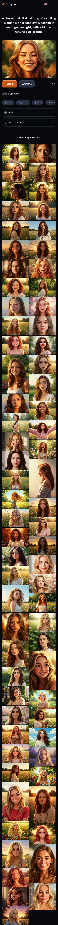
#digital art (23, 102)
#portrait (8, 102)
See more (14, 94)
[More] (43, 84)
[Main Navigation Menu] (53, 4)
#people (38, 102)
